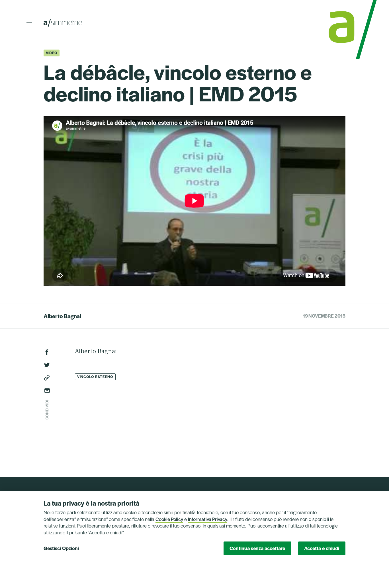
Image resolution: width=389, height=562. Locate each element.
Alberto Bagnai (62, 316)
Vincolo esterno (95, 376)
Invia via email (47, 390)
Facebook (47, 352)
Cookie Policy (169, 519)
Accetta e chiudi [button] (321, 548)
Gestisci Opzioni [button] (61, 548)
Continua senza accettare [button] (257, 548)
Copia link (47, 377)
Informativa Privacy (207, 519)
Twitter (47, 364)
